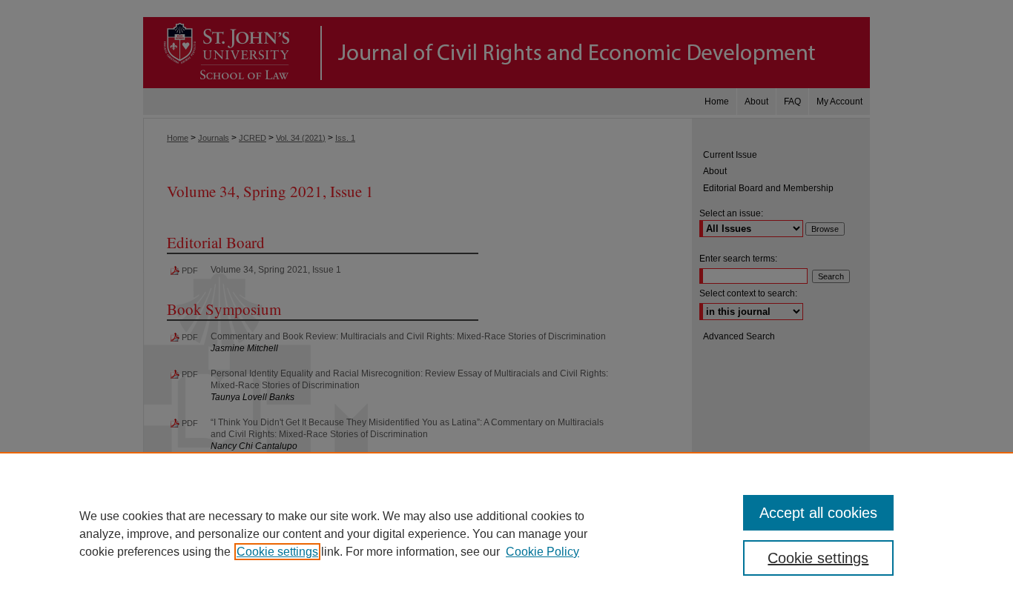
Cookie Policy (542, 551)
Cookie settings (277, 551)
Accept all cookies (818, 513)
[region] (506, 533)
